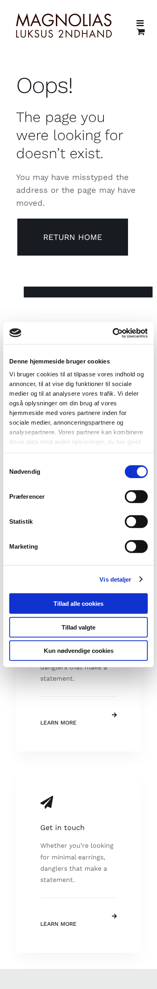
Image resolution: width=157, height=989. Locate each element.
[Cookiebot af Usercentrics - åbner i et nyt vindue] (113, 333)
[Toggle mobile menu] (140, 23)
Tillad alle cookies (78, 603)
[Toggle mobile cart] (141, 31)
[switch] (136, 496)
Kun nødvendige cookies (79, 650)
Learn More (58, 722)
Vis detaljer (115, 579)
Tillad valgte (78, 627)
